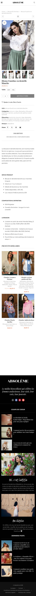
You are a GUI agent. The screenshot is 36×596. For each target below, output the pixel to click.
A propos (12, 588)
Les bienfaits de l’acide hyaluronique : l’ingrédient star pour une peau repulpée (23, 420)
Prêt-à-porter (29, 286)
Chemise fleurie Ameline (10, 321)
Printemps (16, 120)
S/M (8, 90)
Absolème (11, 123)
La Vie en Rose (11, 324)
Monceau (22, 286)
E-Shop (12, 283)
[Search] (34, 2)
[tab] (18, 133)
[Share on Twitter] (11, 127)
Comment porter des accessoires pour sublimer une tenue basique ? (23, 432)
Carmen (10, 113)
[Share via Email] (20, 127)
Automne (12, 117)
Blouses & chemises (13, 11)
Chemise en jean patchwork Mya (26, 278)
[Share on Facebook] (7, 127)
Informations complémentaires (18, 137)
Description (18, 133)
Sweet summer (25, 120)
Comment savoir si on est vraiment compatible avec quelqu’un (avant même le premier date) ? (21, 546)
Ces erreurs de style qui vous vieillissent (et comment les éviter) (22, 445)
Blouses (4, 119)
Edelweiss (5, 284)
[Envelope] (23, 400)
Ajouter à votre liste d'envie (12, 102)
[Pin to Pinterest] (16, 127)
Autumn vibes (14, 111)
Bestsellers (22, 111)
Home (3, 11)
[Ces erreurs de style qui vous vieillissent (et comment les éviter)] (6, 445)
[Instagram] (12, 400)
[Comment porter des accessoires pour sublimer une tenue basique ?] (6, 432)
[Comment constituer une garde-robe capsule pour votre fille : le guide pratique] (6, 571)
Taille (3, 89)
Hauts (27, 119)
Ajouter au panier (22, 96)
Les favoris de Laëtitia (20, 113)
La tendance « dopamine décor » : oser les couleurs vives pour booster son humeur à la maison (23, 558)
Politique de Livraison (24, 592)
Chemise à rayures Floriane (10, 278)
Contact (20, 588)
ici (10, 239)
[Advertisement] (18, 352)
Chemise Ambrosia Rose (26, 320)
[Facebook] (16, 400)
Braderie (7, 283)
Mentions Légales (10, 592)
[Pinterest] (19, 400)
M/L (13, 90)
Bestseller (28, 117)
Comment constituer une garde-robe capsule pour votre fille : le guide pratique (23, 571)
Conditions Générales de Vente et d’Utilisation (17, 590)
